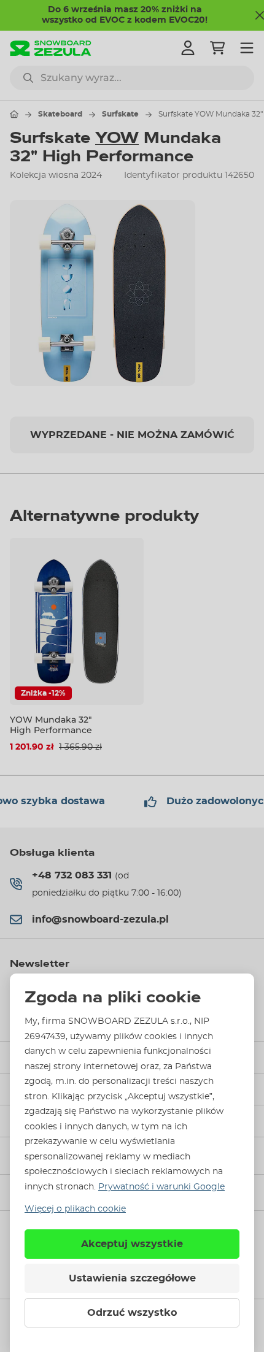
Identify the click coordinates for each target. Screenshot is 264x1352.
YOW (117, 138)
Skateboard (60, 114)
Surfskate (120, 114)
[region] (132, 292)
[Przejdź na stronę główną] (14, 114)
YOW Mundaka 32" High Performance (51, 725)
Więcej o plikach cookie (75, 1209)
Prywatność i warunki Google (161, 1187)
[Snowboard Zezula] (50, 48)
